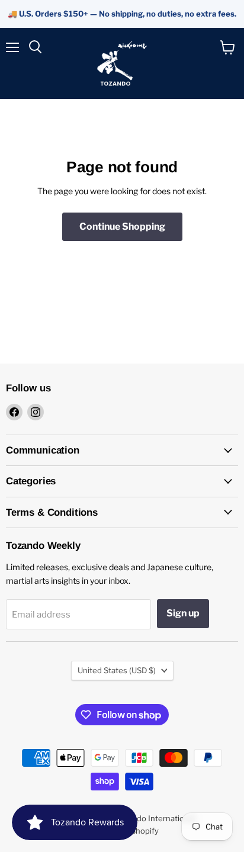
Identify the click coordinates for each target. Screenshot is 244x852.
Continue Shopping (122, 226)
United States (117, 670)
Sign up (183, 613)
